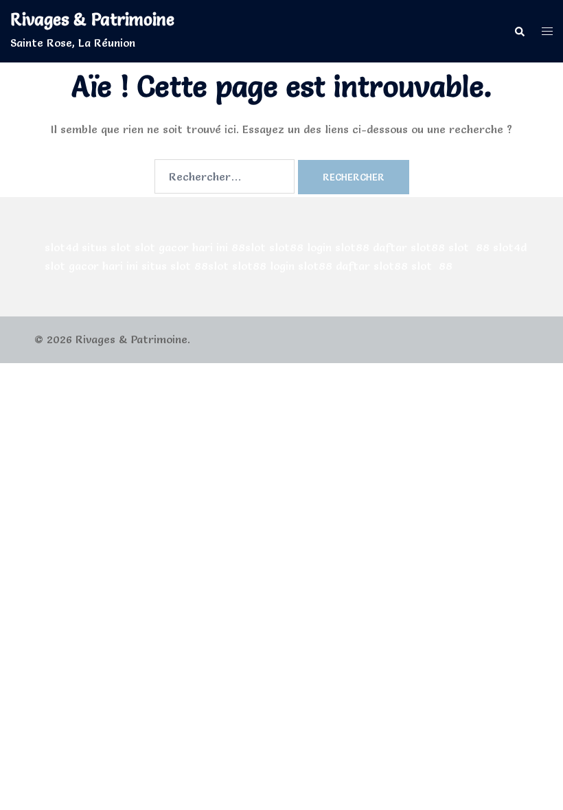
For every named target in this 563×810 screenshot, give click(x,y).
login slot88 (338, 247)
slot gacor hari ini (181, 247)
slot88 (286, 247)
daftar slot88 (409, 247)
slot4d (61, 247)
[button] (519, 31)
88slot (248, 247)
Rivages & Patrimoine (92, 20)
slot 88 (469, 247)
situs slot (106, 247)
